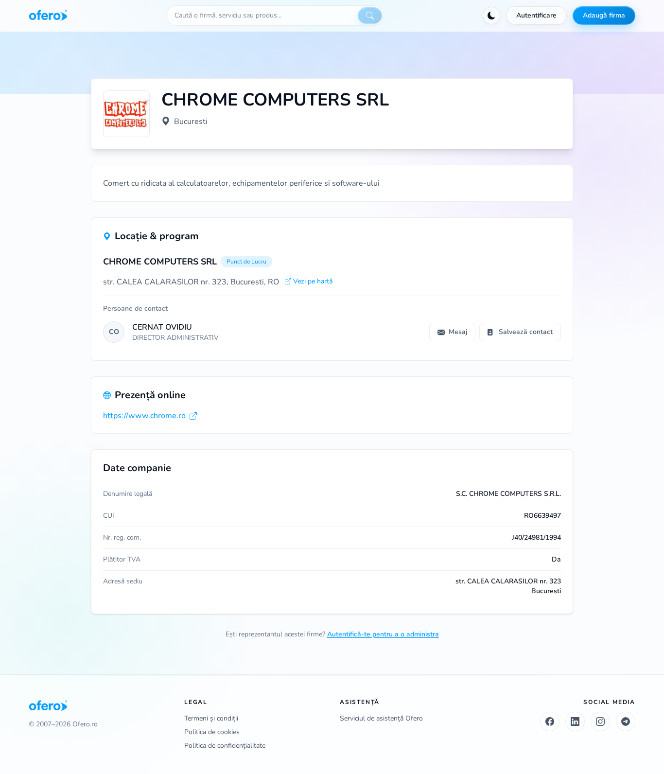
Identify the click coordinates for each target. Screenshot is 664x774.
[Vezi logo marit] (126, 113)
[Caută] (370, 15)
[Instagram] (600, 721)
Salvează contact (526, 331)
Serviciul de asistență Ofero (381, 718)
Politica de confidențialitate (224, 745)
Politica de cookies (212, 732)
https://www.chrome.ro (144, 415)
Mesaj (458, 331)
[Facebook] (549, 721)
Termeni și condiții (211, 718)
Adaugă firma (604, 15)
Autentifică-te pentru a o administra (383, 634)
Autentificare (536, 15)
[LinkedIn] (575, 721)
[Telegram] (625, 721)
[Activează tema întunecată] (491, 15)
